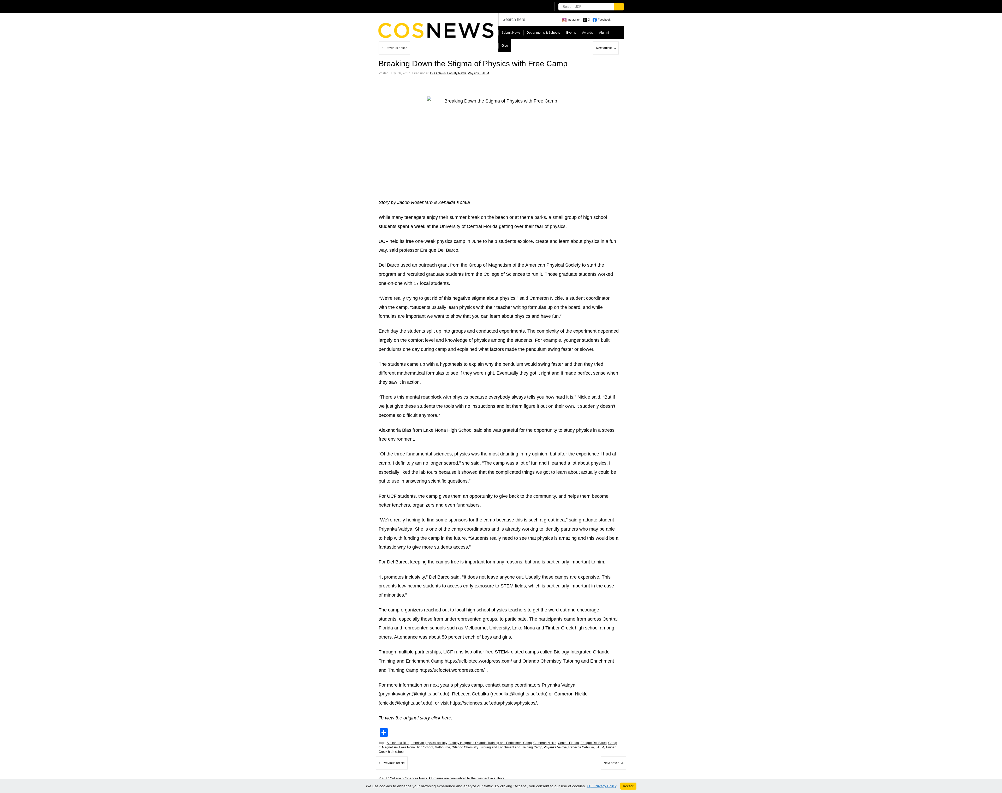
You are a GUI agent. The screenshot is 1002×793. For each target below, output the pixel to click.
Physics (473, 73)
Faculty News (456, 73)
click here (441, 717)
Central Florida (568, 743)
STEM (484, 73)
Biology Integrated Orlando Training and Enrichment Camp (490, 743)
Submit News (511, 32)
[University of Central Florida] (417, 6)
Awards (587, 32)
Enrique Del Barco (594, 743)
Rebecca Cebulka (581, 747)
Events (571, 32)
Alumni (604, 32)
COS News (438, 73)
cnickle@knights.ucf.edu (405, 703)
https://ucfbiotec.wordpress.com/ (478, 661)
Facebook (604, 19)
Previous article (396, 48)
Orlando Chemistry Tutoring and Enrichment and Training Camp (497, 747)
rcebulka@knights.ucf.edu (519, 693)
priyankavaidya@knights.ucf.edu (414, 693)
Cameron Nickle (544, 743)
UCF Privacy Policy (601, 786)
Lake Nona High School (416, 747)
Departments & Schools (543, 32)
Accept (628, 786)
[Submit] (619, 6)
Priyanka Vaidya (555, 747)
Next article (604, 48)
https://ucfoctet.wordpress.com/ (452, 670)
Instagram (574, 19)
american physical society (429, 743)
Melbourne (442, 747)
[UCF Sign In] (534, 6)
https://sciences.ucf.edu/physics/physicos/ (493, 703)
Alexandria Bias (398, 743)
